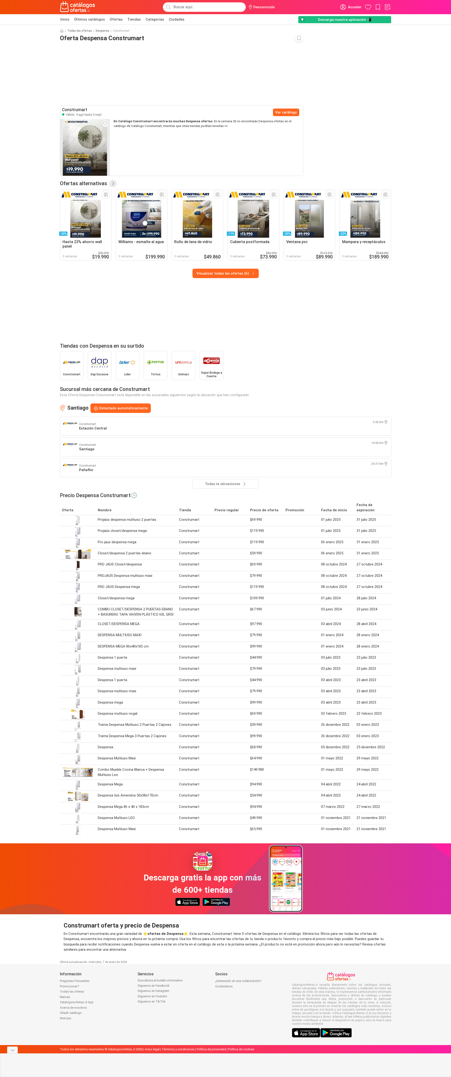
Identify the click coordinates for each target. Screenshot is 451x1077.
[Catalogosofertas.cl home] (78, 7)
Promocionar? (69, 986)
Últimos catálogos (89, 19)
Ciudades (176, 19)
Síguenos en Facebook (154, 985)
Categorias (155, 19)
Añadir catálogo (71, 1013)
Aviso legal (152, 1049)
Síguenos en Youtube (152, 996)
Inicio (64, 19)
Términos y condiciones (178, 1049)
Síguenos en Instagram (153, 991)
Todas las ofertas (79, 30)
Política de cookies (241, 1049)
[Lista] (387, 7)
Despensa (102, 30)
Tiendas (134, 19)
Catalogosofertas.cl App (77, 1002)
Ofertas (116, 19)
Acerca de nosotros (73, 1007)
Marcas (65, 997)
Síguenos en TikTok (151, 1001)
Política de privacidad (211, 1049)
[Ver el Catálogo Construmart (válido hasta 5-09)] (85, 147)
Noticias (65, 1018)
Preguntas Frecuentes (74, 981)
